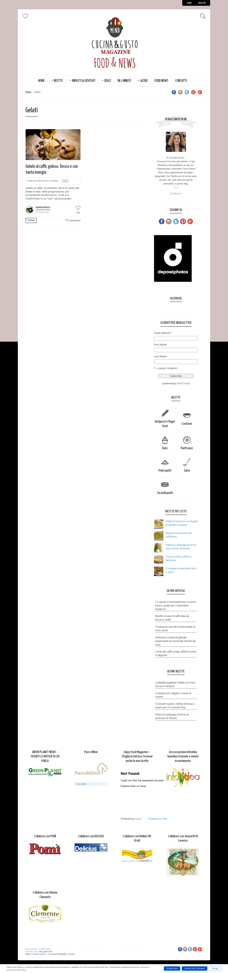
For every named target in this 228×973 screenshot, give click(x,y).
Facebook (176, 298)
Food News (161, 81)
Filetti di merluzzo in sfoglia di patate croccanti (181, 523)
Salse (187, 470)
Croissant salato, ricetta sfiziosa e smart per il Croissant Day (174, 705)
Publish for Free (158, 818)
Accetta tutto (172, 968)
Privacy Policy (31, 949)
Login (189, 3)
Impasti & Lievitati (83, 81)
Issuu (138, 818)
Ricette (58, 81)
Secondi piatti (165, 493)
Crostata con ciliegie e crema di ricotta (173, 695)
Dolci (107, 81)
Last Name (160, 356)
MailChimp (183, 383)
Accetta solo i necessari (194, 968)
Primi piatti (165, 470)
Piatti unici (187, 448)
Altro (144, 81)
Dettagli (215, 968)
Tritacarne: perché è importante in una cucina (175, 628)
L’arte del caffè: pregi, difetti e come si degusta (175, 653)
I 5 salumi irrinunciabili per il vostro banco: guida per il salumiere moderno (175, 605)
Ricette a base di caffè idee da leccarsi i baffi (172, 617)
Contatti (181, 81)
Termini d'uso (32, 951)
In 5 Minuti (124, 81)
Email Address (163, 333)
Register (202, 3)
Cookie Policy (45, 949)
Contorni (187, 424)
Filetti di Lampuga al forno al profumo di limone (181, 546)
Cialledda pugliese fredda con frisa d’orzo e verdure (175, 684)
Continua (31, 220)
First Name (160, 344)
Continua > (176, 193)
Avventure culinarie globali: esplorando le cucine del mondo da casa (175, 641)
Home (41, 81)
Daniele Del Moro (43, 207)
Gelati (64, 181)
